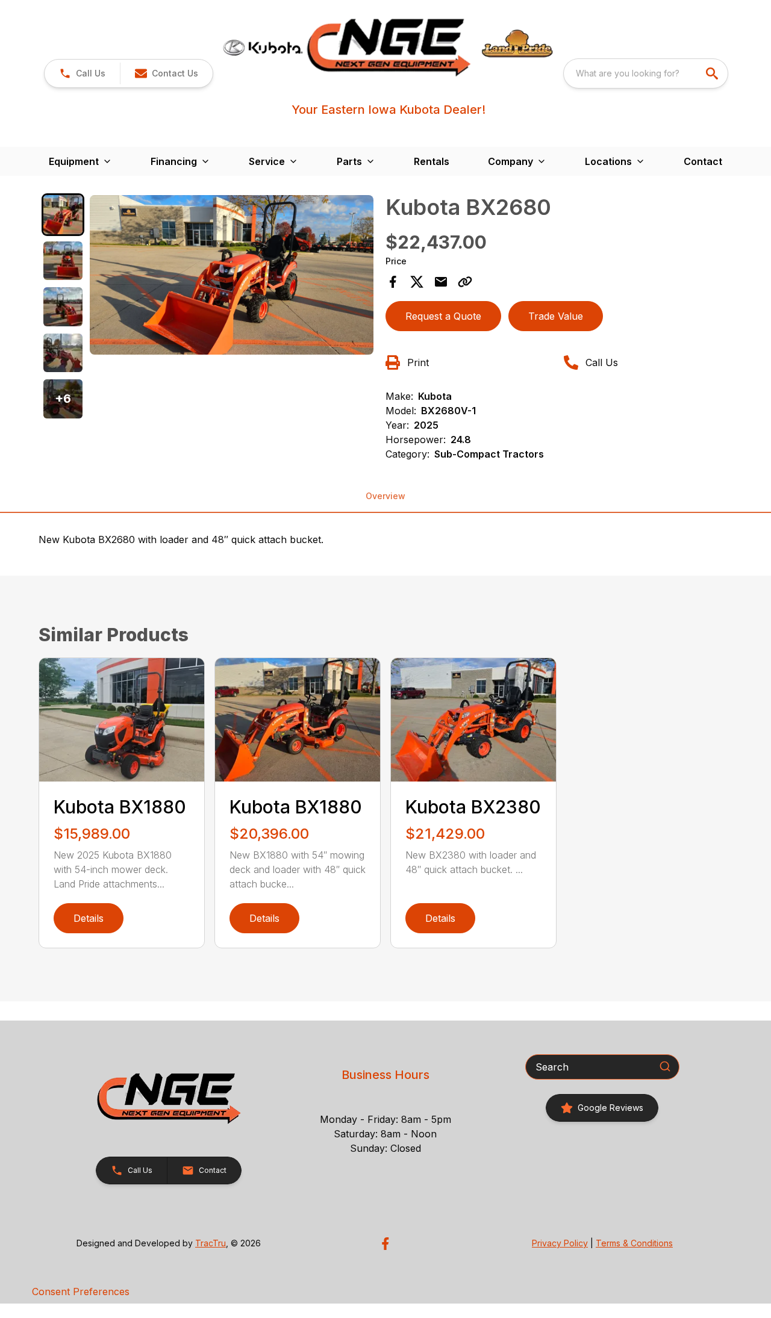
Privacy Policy (560, 1243)
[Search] (665, 1066)
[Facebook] (385, 1243)
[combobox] (646, 73)
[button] (82, 73)
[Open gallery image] (231, 275)
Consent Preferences (81, 1291)
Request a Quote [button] (443, 316)
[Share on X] (417, 282)
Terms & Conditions (634, 1243)
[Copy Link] (465, 282)
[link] (602, 1108)
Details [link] (88, 918)
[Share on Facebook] (393, 282)
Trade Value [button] (555, 316)
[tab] (63, 214)
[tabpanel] (231, 276)
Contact (703, 161)
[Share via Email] (441, 282)
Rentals (431, 161)
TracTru (210, 1243)
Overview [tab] (385, 496)
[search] (713, 73)
